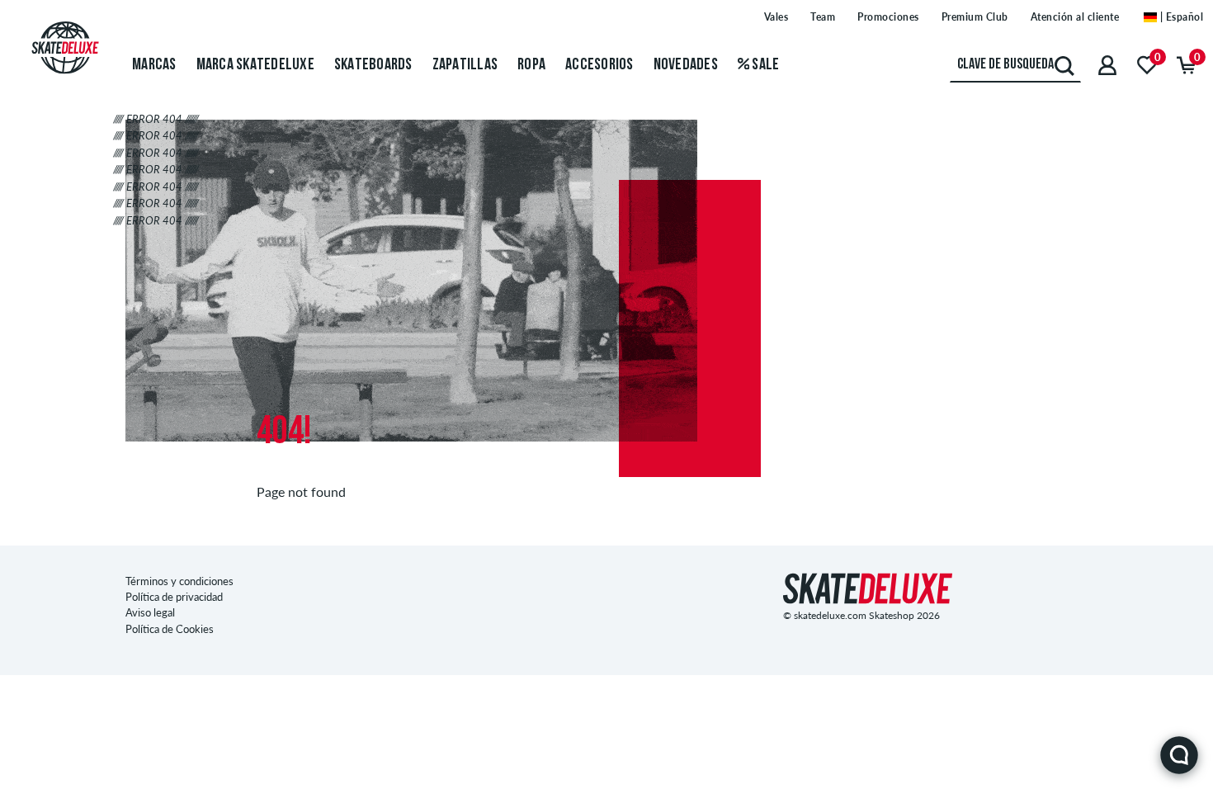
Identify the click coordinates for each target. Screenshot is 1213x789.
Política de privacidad (174, 596)
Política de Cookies (169, 628)
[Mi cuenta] (1107, 64)
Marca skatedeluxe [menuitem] (255, 65)
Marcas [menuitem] (154, 65)
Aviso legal (150, 612)
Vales (776, 17)
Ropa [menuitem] (531, 65)
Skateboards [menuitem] (373, 65)
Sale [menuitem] (764, 65)
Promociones (888, 17)
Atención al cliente (1075, 17)
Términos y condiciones (179, 581)
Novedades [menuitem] (686, 65)
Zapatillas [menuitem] (465, 65)
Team (822, 17)
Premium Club (975, 17)
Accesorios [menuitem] (599, 65)
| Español (1180, 17)
